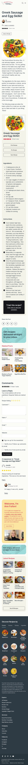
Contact (4, 733)
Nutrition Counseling (7, 720)
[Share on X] (11, 323)
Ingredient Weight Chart (8, 711)
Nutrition (4, 707)
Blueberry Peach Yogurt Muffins (7, 374)
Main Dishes (5, 664)
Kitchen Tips (5, 704)
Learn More (9, 526)
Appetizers (5, 637)
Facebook (4, 739)
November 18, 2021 (13, 486)
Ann (9, 484)
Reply (3, 480)
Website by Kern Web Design (17, 763)
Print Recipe (14, 145)
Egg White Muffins (20, 374)
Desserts (23, 651)
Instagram (4, 742)
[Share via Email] (15, 323)
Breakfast (5, 651)
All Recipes (4, 700)
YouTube (4, 748)
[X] (10, 756)
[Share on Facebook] (3, 323)
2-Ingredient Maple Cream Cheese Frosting (8, 571)
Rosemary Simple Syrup (6, 358)
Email (4, 425)
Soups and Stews (14, 676)
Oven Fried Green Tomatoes (6, 586)
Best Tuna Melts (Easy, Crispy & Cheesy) (8, 602)
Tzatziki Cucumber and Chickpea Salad (19, 586)
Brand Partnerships (7, 717)
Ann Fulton (8, 21)
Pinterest (4, 744)
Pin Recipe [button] (14, 150)
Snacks (5, 675)
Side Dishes (23, 664)
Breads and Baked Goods (23, 639)
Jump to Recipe (6, 33)
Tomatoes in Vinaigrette (18, 570)
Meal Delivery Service (7, 722)
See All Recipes (14, 608)
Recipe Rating (6, 400)
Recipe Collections (6, 702)
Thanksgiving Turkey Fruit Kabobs (19, 359)
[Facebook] (2, 756)
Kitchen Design (5, 709)
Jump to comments (9, 25)
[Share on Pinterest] (7, 323)
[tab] (4, 625)
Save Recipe (14, 155)
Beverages (14, 637)
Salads (14, 663)
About (3, 728)
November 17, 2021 (10, 467)
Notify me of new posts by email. (15, 450)
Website (4, 433)
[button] (2, 28)
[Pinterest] (8, 756)
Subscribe (4, 731)
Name (4, 417)
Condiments (14, 651)
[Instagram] (5, 756)
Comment (5, 404)
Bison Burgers (19, 600)
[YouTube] (13, 756)
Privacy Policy (5, 763)
